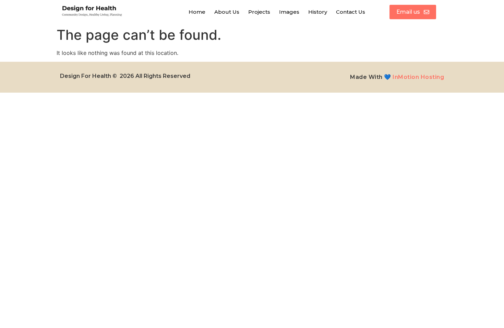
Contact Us (350, 12)
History (317, 12)
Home (197, 12)
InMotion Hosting (418, 77)
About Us (226, 12)
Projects (259, 12)
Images (289, 12)
